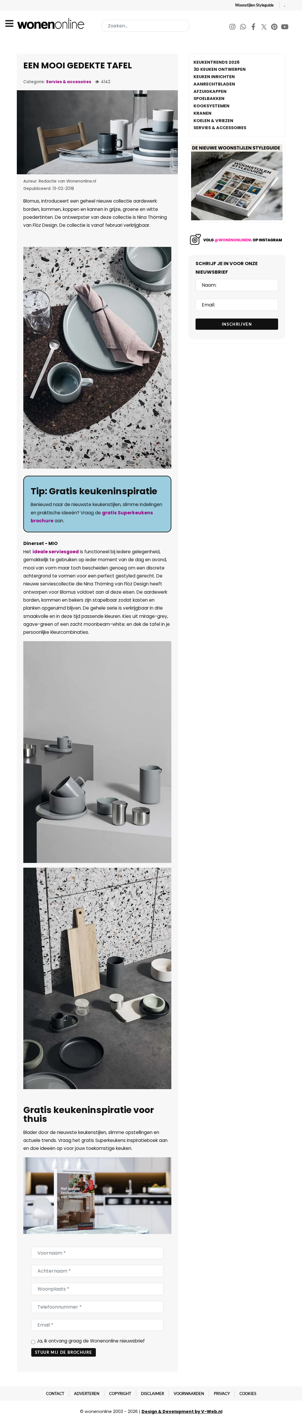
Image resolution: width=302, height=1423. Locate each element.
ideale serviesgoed (55, 552)
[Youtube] (285, 28)
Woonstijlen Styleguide (254, 5)
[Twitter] (264, 28)
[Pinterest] (275, 28)
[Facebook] (254, 28)
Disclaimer (152, 1393)
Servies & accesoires (68, 82)
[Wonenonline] (52, 23)
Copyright (120, 1393)
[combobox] (145, 26)
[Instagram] (233, 28)
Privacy (222, 1393)
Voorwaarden (189, 1393)
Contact (55, 1393)
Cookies (247, 1393)
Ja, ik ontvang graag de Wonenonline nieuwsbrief (91, 1341)
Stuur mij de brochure (63, 1352)
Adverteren (86, 1393)
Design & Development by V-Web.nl (182, 1411)
